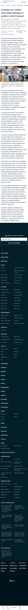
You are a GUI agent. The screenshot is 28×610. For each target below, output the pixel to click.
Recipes (16, 354)
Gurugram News (18, 295)
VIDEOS (3, 379)
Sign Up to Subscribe (14, 243)
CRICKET (3, 265)
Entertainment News (6, 492)
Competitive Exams (5, 339)
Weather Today (13, 565)
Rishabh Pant (4, 280)
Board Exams (17, 336)
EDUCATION (4, 334)
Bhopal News (17, 289)
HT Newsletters (22, 565)
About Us (3, 563)
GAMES (3, 443)
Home (2, 5)
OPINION (3, 395)
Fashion (2, 351)
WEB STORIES (4, 363)
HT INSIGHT (4, 427)
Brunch (16, 349)
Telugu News (4, 494)
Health (2, 354)
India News (20, 5)
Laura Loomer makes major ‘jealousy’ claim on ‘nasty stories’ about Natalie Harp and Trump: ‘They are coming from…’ (7, 508)
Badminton (3, 414)
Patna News (4, 306)
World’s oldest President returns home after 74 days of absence (20, 507)
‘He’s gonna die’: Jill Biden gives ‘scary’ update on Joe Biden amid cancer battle (20, 534)
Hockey (2, 416)
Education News (18, 342)
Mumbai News (4, 303)
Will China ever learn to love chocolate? (20, 525)
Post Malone (17, 459)
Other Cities (17, 308)
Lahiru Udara (17, 283)
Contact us (12, 563)
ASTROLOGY (4, 327)
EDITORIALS (4, 399)
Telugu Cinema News (6, 320)
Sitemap (3, 571)
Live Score (3, 270)
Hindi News (17, 494)
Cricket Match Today (19, 267)
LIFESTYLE (3, 346)
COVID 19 (3, 439)
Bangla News (17, 492)
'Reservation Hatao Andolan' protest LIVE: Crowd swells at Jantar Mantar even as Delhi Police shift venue (7, 554)
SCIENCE (3, 391)
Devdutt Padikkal (18, 274)
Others (2, 419)
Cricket (13, 5)
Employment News (18, 339)
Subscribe (23, 2)
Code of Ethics (22, 568)
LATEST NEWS (4, 253)
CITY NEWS (4, 286)
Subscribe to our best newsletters (14, 235)
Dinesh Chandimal (5, 283)
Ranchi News (4, 308)
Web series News (5, 323)
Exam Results (4, 342)
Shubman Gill (4, 274)
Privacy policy (4, 565)
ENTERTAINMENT (5, 312)
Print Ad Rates (13, 568)
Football (16, 414)
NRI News (3, 497)
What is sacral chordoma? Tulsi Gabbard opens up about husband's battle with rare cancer (19, 518)
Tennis (15, 416)
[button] (2, 2)
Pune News (16, 306)
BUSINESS (3, 371)
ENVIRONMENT (5, 387)
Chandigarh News (5, 292)
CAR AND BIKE (4, 403)
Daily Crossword (18, 445)
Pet (1, 359)
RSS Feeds (12, 571)
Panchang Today (5, 468)
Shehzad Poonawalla (19, 473)
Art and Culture (4, 349)
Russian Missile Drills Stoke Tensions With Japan (7, 516)
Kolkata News (4, 300)
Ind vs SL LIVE (17, 280)
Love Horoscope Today (6, 466)
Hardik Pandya (4, 277)
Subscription (4, 568)
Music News (4, 318)
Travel (15, 357)
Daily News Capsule (6, 239)
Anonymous (10, 34)
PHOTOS (3, 375)
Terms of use (22, 563)
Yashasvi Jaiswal (18, 277)
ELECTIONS (4, 431)
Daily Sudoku (4, 445)
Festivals (16, 351)
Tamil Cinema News (18, 318)
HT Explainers (17, 497)
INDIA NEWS (4, 261)
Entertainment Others (19, 323)
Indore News (4, 297)
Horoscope (3, 330)
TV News (16, 320)
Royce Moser (4, 477)
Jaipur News (17, 297)
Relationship (4, 357)
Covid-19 (16, 42)
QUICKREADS (4, 435)
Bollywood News (5, 315)
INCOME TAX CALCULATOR (8, 452)
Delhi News (3, 295)
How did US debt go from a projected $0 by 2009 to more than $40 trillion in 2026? (7, 534)
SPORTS (3, 411)
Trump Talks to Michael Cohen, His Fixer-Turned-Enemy (20, 541)
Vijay (2, 459)
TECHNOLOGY (4, 407)
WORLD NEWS (4, 257)
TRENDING (3, 367)
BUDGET (3, 383)
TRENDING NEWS (5, 456)
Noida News (17, 303)
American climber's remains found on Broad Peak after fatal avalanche (7, 526)
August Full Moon (18, 466)
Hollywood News (18, 315)
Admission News (5, 336)
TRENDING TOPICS (5, 481)
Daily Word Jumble (5, 448)
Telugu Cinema (17, 489)
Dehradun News (18, 292)
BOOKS (3, 423)
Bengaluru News (5, 289)
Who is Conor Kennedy (6, 462)
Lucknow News (17, 300)
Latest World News (7, 502)
